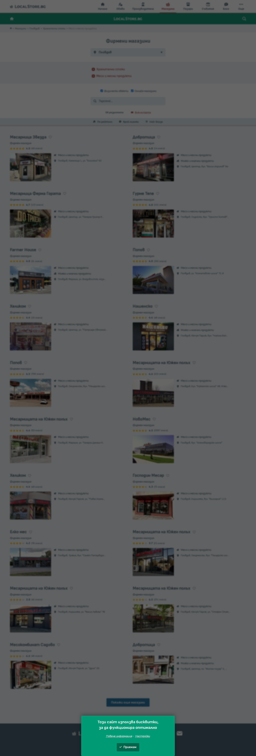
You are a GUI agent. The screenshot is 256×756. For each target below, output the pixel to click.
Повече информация (119, 736)
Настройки (142, 736)
